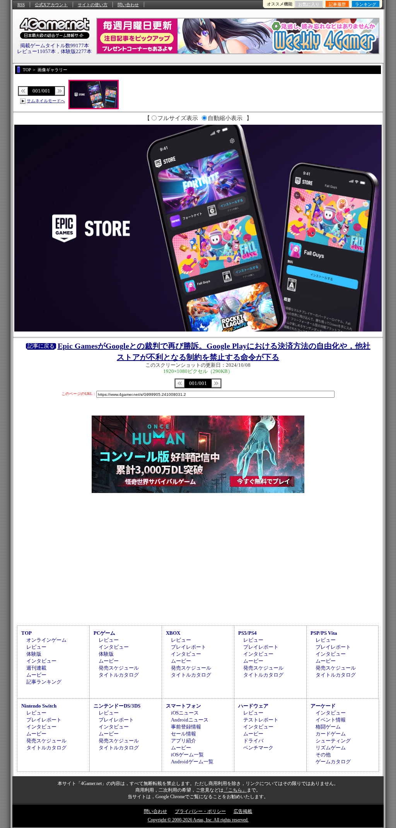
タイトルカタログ (119, 675)
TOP (26, 633)
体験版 (33, 654)
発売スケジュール (119, 668)
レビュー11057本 (36, 51)
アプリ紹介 (183, 741)
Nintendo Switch (38, 706)
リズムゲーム (331, 748)
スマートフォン (183, 706)
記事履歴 (337, 4)
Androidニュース (189, 720)
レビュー (36, 647)
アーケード (323, 706)
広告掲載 (243, 811)
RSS (21, 4)
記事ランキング (43, 682)
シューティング (333, 741)
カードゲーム (331, 734)
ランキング (365, 4)
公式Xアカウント (51, 4)
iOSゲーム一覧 (187, 755)
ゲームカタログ (333, 761)
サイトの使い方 (93, 4)
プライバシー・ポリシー (200, 811)
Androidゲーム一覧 (192, 761)
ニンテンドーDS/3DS (117, 706)
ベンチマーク (258, 748)
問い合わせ (128, 4)
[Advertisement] (198, 558)
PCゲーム (104, 633)
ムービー (36, 675)
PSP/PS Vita (324, 633)
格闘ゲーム (328, 727)
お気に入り (308, 4)
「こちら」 (235, 790)
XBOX (173, 633)
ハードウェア (253, 706)
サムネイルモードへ (46, 100)
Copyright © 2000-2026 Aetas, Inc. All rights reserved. (198, 820)
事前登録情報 (186, 727)
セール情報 (183, 734)
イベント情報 (331, 720)
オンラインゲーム (46, 640)
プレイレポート (188, 647)
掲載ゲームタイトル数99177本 (54, 45)
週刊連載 (36, 668)
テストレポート (260, 720)
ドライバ (253, 741)
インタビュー (41, 661)
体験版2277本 (76, 51)
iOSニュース (185, 713)
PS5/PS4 (247, 633)
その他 (323, 755)
